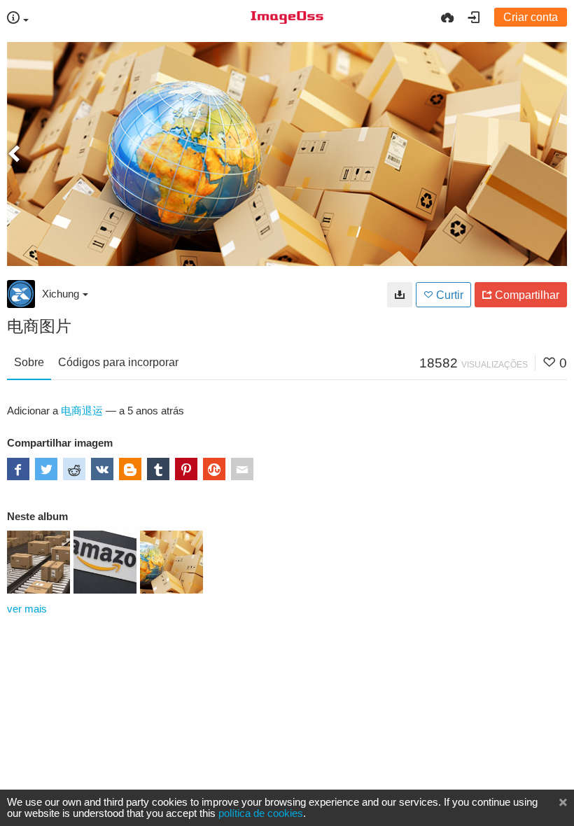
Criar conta (530, 17)
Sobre (29, 362)
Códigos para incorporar (118, 362)
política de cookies (260, 813)
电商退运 (82, 410)
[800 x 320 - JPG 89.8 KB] (399, 294)
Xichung (60, 294)
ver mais (27, 609)
